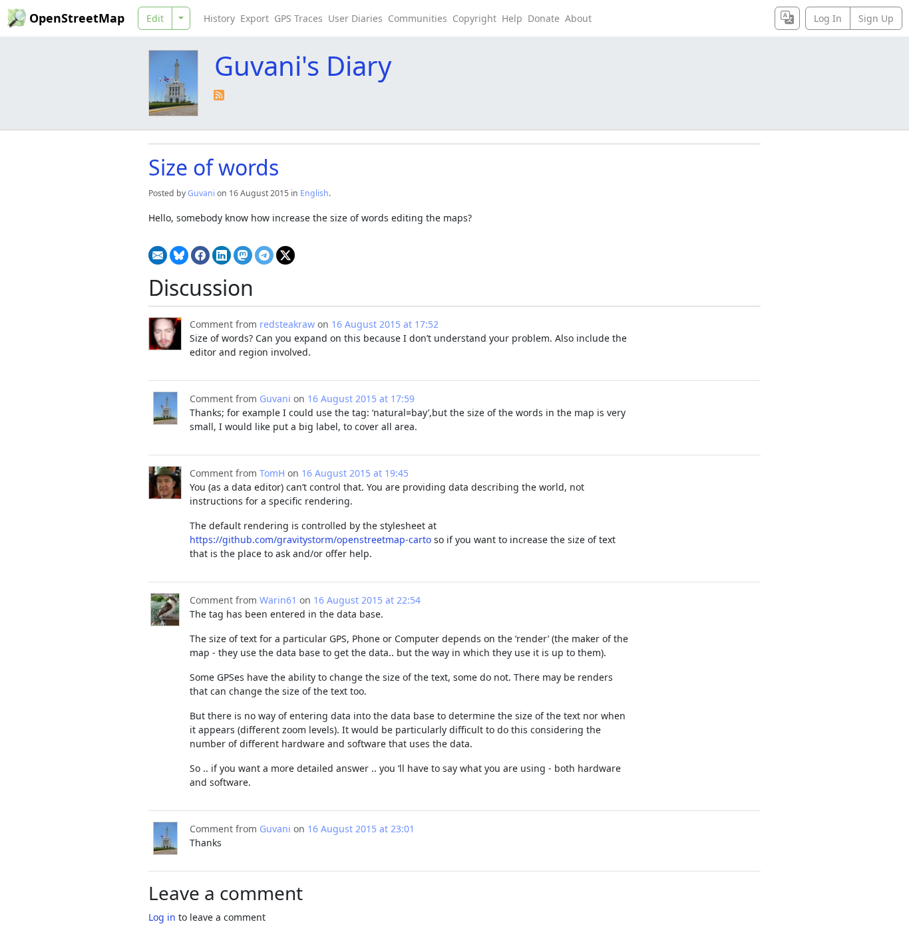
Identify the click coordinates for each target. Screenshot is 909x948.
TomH (272, 473)
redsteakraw (287, 324)
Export (254, 18)
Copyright (474, 18)
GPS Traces (298, 18)
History (219, 18)
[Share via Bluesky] (179, 255)
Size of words (213, 167)
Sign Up (876, 18)
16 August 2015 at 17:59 (361, 398)
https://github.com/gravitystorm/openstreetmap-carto (310, 539)
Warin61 (278, 600)
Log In (828, 18)
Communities (417, 18)
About (578, 18)
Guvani (201, 193)
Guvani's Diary (302, 65)
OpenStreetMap (76, 18)
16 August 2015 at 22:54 (367, 600)
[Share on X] (285, 255)
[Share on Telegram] (264, 255)
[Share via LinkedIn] (221, 255)
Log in (162, 917)
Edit (155, 18)
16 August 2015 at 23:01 (361, 828)
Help (512, 18)
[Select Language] (787, 18)
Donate (544, 18)
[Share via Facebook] (200, 255)
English (314, 193)
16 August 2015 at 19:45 (355, 473)
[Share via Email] (157, 255)
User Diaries (355, 18)
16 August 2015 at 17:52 (385, 324)
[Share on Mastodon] (243, 255)
